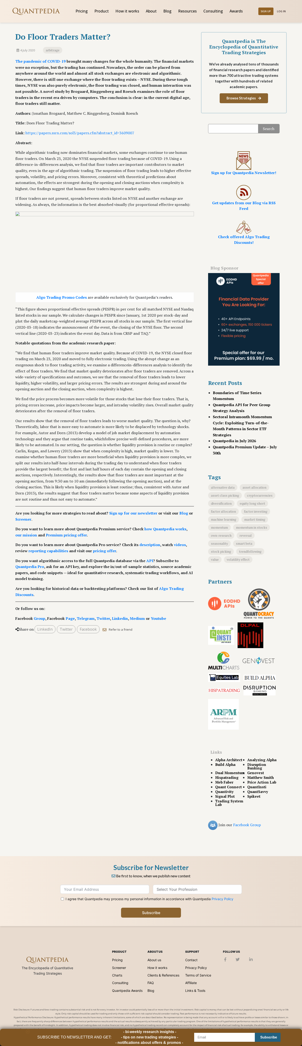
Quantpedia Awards (127, 991)
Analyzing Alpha (262, 760)
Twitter (103, 618)
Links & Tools (195, 991)
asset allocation (254, 487)
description (149, 544)
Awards (236, 11)
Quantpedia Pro (29, 566)
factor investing (255, 511)
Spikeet (253, 796)
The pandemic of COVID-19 (40, 61)
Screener (23, 519)
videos (180, 544)
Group (39, 618)
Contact (191, 960)
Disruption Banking (256, 766)
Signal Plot (225, 796)
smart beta (244, 543)
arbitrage (52, 50)
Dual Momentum (230, 773)
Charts (117, 975)
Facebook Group (247, 824)
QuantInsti (256, 787)
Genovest (255, 773)
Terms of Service (198, 975)
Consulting (213, 11)
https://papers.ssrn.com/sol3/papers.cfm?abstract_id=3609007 (79, 132)
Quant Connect (228, 787)
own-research (221, 535)
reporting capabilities (48, 550)
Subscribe (151, 912)
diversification (221, 503)
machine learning (223, 519)
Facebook (88, 629)
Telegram (86, 618)
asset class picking (225, 495)
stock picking (221, 551)
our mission (26, 535)
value (215, 559)
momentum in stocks (251, 527)
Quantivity (224, 791)
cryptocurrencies (260, 495)
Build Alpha (225, 764)
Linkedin (120, 618)
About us (154, 960)
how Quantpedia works (165, 528)
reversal (245, 535)
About (151, 11)
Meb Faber (224, 782)
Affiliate (191, 983)
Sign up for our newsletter (133, 513)
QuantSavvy (257, 791)
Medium (137, 618)
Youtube (158, 618)
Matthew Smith (260, 777)
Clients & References (163, 975)
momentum (219, 527)
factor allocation (223, 511)
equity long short (252, 503)
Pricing (82, 11)
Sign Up (266, 11)
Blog (167, 11)
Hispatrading (227, 777)
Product (101, 11)
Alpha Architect (228, 760)
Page (70, 618)
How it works (127, 11)
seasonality (219, 543)
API (149, 560)
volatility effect (238, 559)
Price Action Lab (261, 782)
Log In (281, 11)
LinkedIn (45, 629)
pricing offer (104, 550)
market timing (254, 519)
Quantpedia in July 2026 (234, 440)
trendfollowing (250, 551)
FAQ (150, 983)
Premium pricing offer (66, 535)
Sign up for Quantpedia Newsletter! (243, 172)
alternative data (223, 487)
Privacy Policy (222, 899)
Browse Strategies (241, 98)
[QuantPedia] (36, 11)
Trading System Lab (229, 802)
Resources (187, 11)
